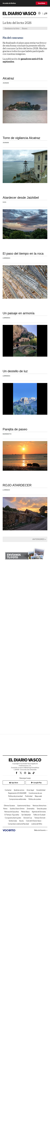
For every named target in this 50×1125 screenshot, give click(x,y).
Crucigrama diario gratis (13, 818)
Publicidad (28, 796)
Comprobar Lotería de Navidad (18, 824)
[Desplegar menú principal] (45, 13)
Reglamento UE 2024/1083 (17, 793)
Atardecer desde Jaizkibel (21, 197)
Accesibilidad (40, 790)
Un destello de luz (15, 371)
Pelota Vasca (25, 812)
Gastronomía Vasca (23, 806)
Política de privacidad (15, 796)
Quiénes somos (19, 790)
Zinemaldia (30, 809)
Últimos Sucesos (9, 806)
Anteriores (38, 539)
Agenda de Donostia (39, 812)
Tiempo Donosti (39, 818)
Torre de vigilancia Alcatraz (21, 138)
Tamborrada (13, 821)
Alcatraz (8, 78)
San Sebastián (26, 815)
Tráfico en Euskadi (39, 815)
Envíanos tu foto (12, 28)
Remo (5, 809)
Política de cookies (35, 799)
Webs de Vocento (40, 830)
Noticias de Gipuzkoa (11, 812)
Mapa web (38, 796)
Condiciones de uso (35, 793)
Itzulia (21, 821)
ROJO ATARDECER (17, 485)
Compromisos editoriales (17, 799)
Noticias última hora (39, 806)
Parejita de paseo (15, 429)
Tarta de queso (42, 809)
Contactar (8, 790)
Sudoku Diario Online (17, 809)
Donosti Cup (27, 818)
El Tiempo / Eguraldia (12, 815)
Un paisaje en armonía (18, 313)
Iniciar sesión (39, 13)
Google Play (37, 783)
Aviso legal (30, 790)
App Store (14, 783)
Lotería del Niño (36, 824)
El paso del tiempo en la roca (23, 253)
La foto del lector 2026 (17, 23)
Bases (24, 28)
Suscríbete (41, 3)
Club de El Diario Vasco (33, 821)
